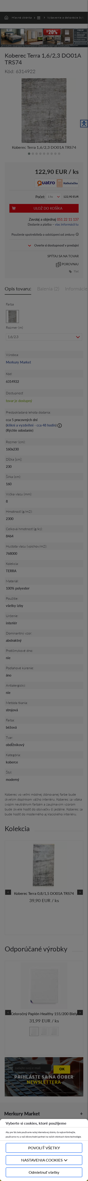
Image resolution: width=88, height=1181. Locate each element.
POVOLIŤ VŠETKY (44, 1147)
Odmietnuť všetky (44, 1172)
